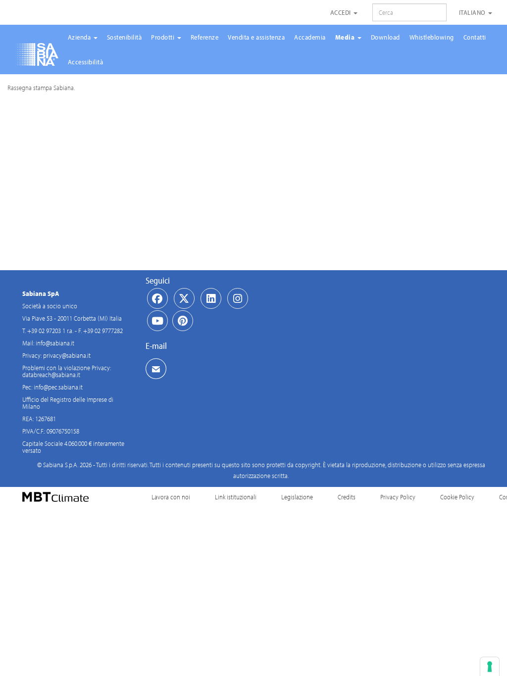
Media (345, 37)
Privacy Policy (397, 496)
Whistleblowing (431, 37)
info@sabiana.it (55, 342)
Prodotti (163, 37)
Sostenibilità (124, 37)
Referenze (205, 37)
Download (385, 37)
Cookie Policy (457, 496)
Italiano (473, 12)
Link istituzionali (235, 496)
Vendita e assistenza (256, 37)
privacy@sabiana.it (67, 355)
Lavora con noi (171, 496)
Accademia (310, 37)
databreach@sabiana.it (51, 374)
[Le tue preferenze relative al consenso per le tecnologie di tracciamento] (489, 666)
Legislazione (297, 496)
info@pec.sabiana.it (58, 387)
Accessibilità (85, 61)
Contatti (474, 37)
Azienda (80, 37)
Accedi (341, 12)
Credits (346, 496)
